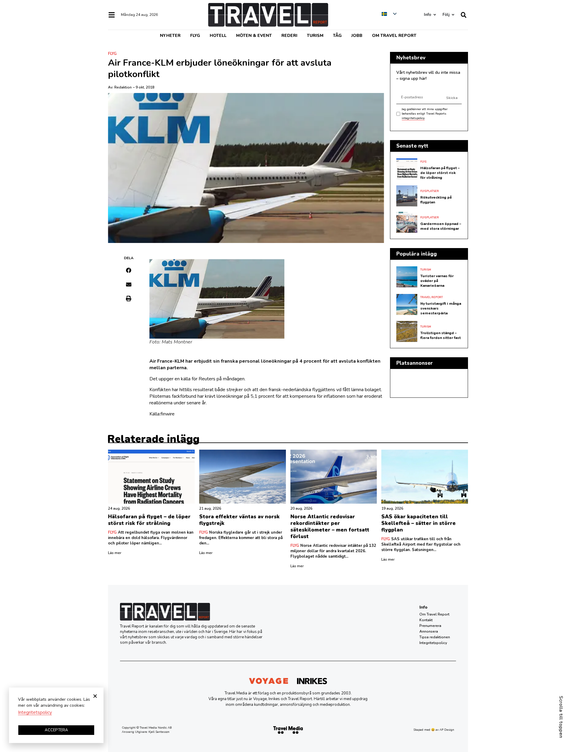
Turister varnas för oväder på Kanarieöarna (437, 281)
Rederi (289, 35)
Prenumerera (430, 625)
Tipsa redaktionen (434, 637)
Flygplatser (429, 191)
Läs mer (114, 552)
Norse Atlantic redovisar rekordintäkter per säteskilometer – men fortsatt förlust (329, 526)
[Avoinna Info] (434, 15)
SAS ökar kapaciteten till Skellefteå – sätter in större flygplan (418, 523)
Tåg (337, 35)
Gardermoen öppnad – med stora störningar (440, 226)
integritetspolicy (413, 118)
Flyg (195, 35)
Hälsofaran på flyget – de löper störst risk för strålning (440, 173)
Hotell (218, 35)
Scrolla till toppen (561, 717)
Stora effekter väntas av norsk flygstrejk (239, 520)
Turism (315, 35)
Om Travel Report (394, 35)
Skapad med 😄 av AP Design (433, 730)
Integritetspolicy (433, 642)
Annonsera (428, 631)
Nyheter (170, 35)
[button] (129, 270)
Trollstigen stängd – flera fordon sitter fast (440, 335)
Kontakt (426, 620)
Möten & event (254, 35)
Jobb (356, 35)
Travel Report (431, 297)
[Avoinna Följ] (453, 15)
